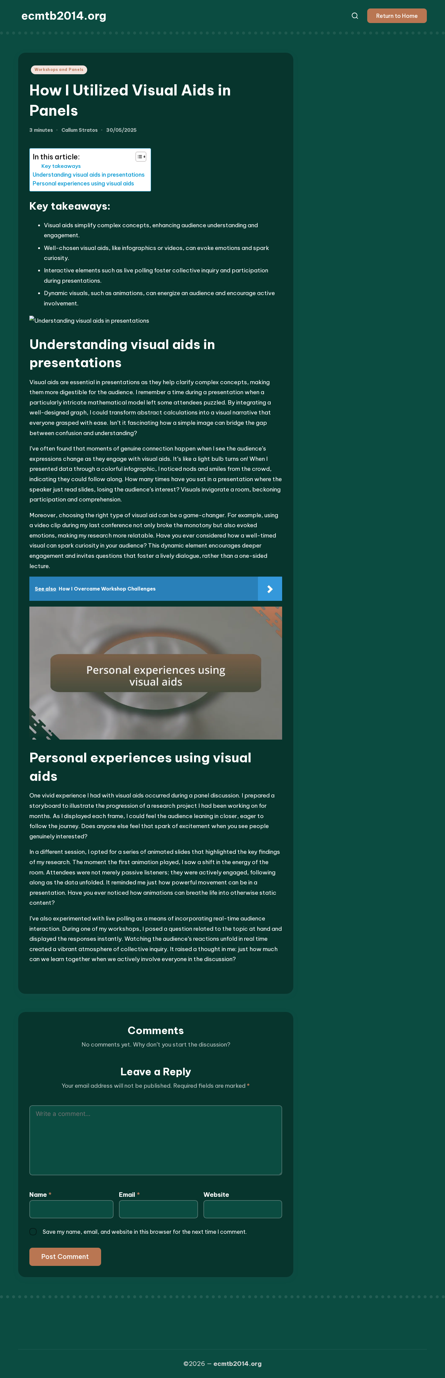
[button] (397, 15)
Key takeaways (61, 166)
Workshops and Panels (59, 69)
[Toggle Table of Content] (138, 156)
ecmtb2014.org (63, 16)
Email (129, 1194)
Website (216, 1194)
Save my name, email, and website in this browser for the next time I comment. (145, 1231)
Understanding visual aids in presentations (89, 174)
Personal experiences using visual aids (83, 183)
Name (40, 1194)
